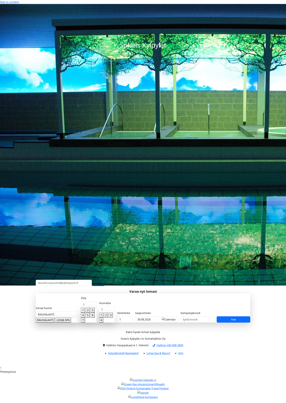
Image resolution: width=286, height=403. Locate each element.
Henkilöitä (123, 313)
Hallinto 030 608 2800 (170, 345)
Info (180, 353)
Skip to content (9, 2)
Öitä (83, 298)
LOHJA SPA (63, 320)
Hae (233, 319)
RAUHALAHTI (45, 320)
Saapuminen (143, 313)
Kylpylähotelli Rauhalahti (123, 353)
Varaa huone (44, 308)
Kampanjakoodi (190, 313)
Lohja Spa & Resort (158, 353)
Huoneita (105, 303)
